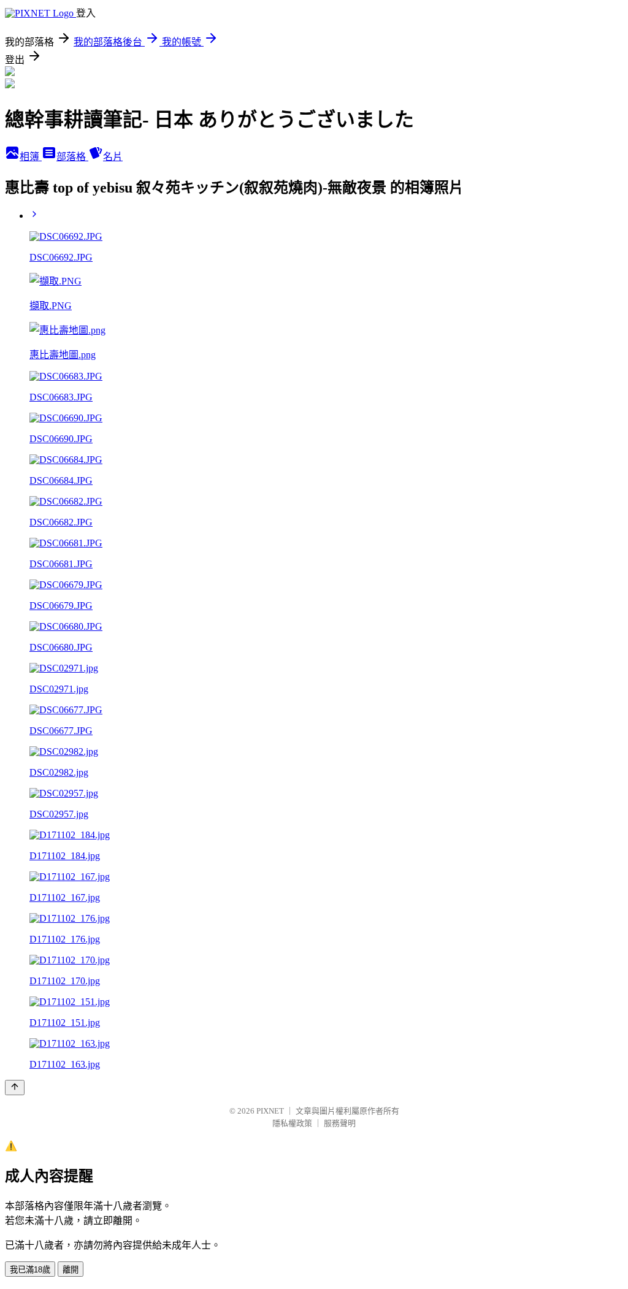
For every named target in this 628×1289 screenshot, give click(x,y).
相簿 (31, 156)
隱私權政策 (292, 1123)
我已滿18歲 (30, 1269)
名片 (113, 156)
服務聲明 (340, 1123)
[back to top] (15, 1087)
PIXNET (270, 1110)
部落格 (72, 156)
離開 (70, 1269)
